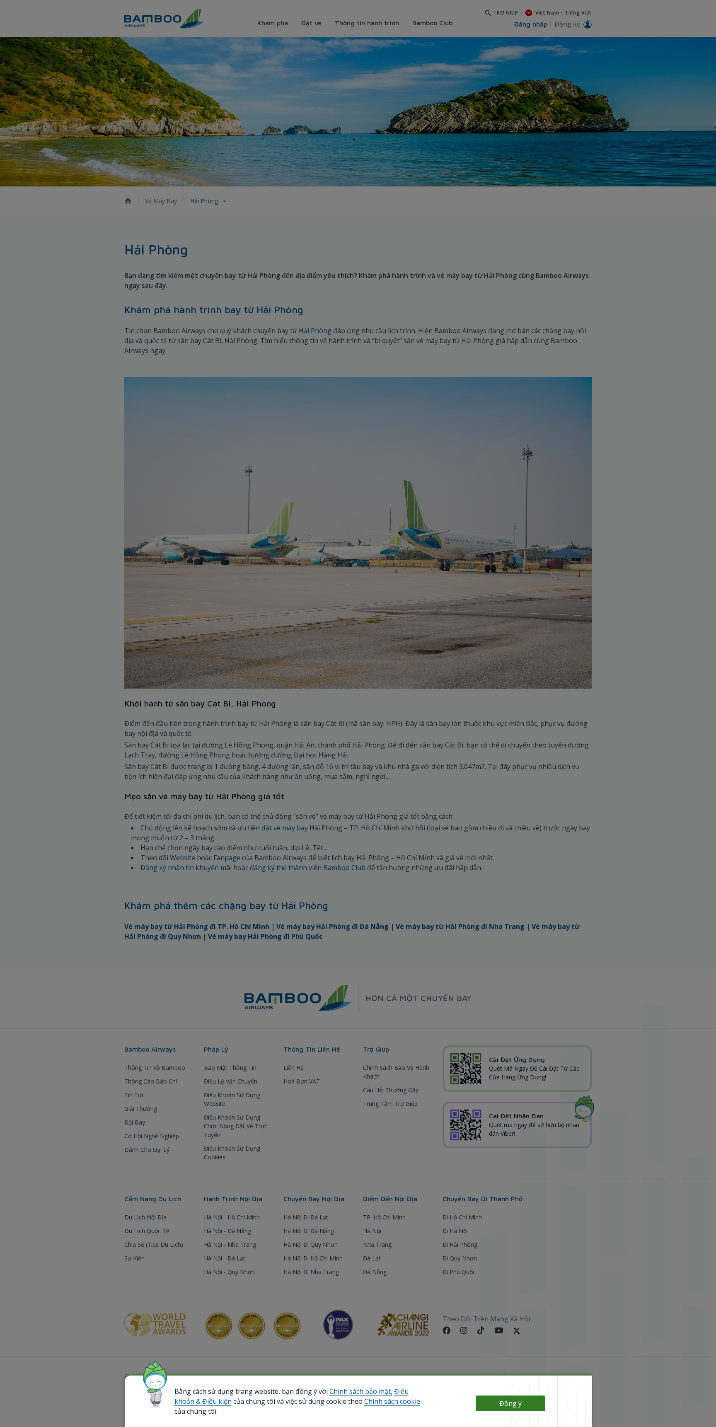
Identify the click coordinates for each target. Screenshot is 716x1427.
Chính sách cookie (392, 1401)
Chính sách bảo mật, (360, 1391)
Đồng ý (510, 1403)
